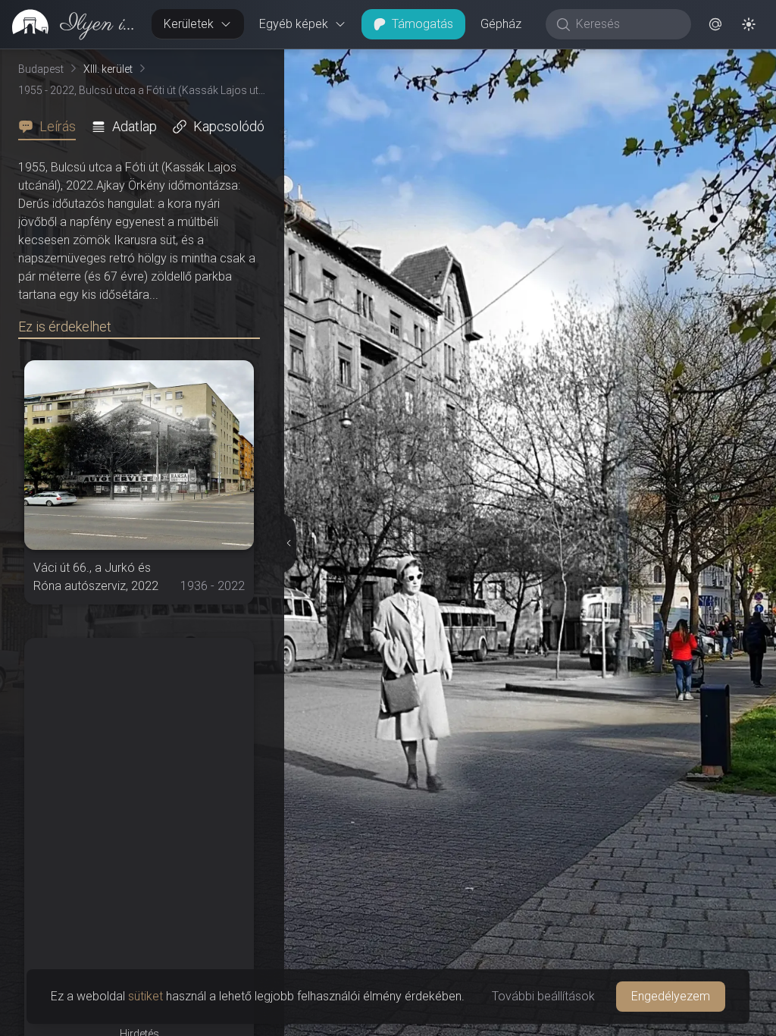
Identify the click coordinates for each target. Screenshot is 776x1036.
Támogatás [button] (422, 24)
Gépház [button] (500, 24)
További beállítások (543, 996)
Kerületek (189, 24)
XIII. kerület (108, 69)
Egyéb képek (293, 24)
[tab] (51, 126)
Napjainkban (594, 61)
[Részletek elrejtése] (291, 543)
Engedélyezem (670, 996)
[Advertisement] (139, 732)
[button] (715, 24)
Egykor (485, 61)
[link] (69, 24)
